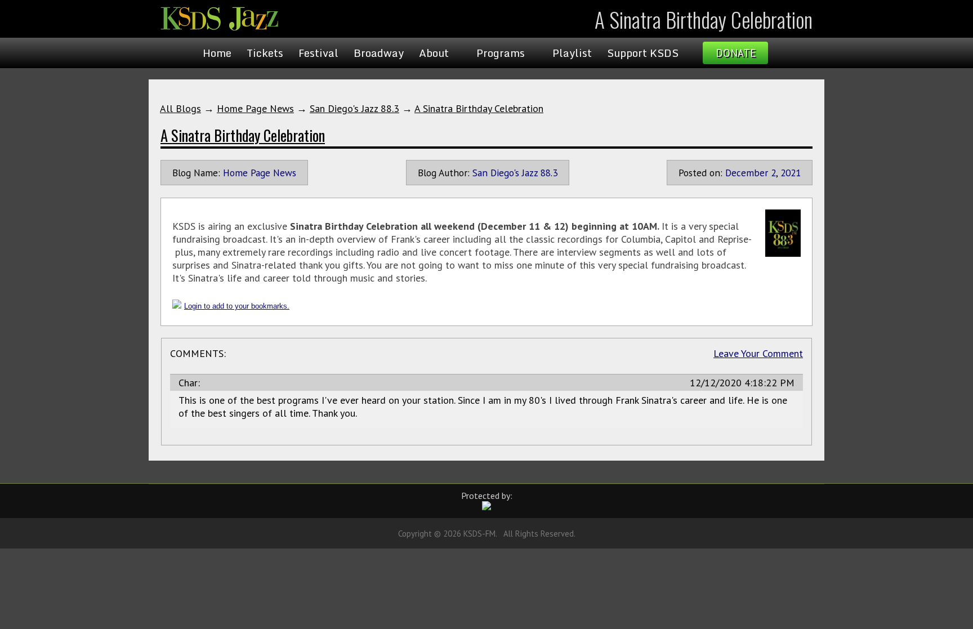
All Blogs (180, 108)
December (746, 172)
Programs (500, 52)
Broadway (379, 52)
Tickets (265, 52)
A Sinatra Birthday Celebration (478, 108)
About (434, 52)
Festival (318, 52)
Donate (736, 53)
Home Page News (255, 108)
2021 (790, 172)
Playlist (572, 52)
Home (217, 52)
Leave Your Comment (758, 353)
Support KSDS (643, 52)
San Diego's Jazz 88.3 (354, 108)
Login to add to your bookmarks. (236, 306)
